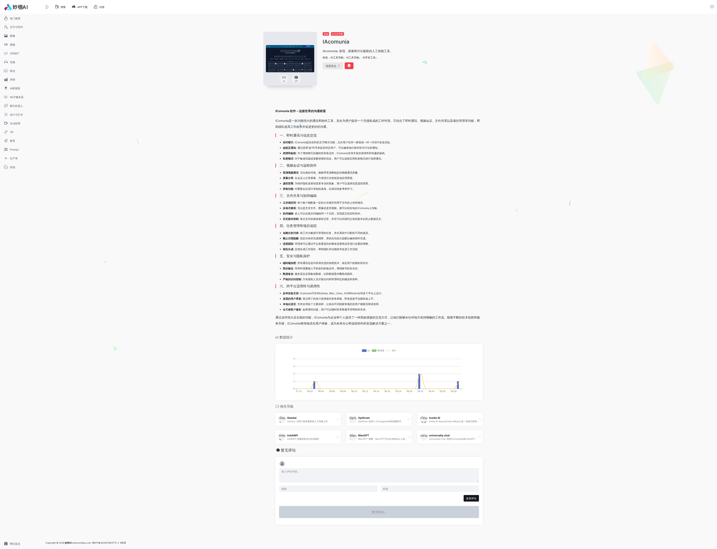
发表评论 (471, 498)
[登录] (712, 7)
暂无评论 (288, 450)
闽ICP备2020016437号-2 (105, 542)
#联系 (123, 542)
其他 (326, 34)
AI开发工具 (369, 57)
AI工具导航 (337, 34)
